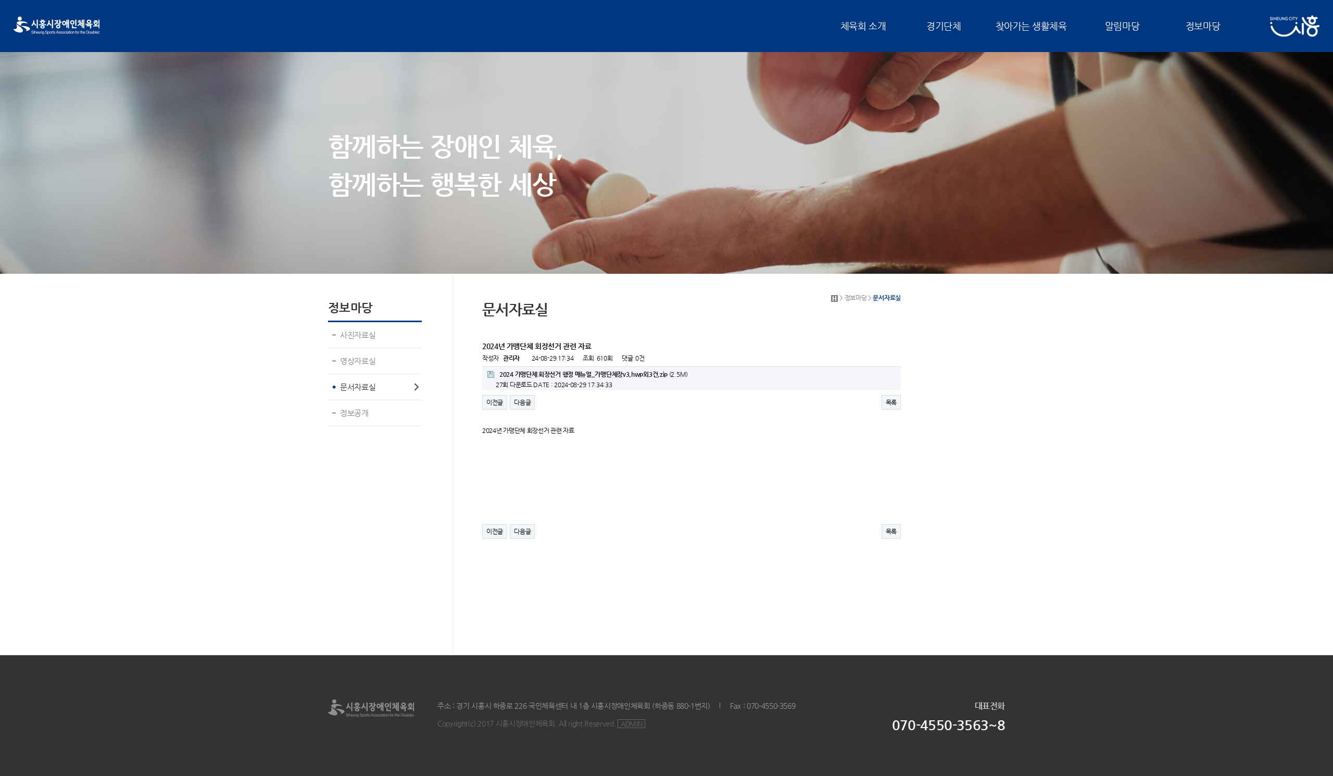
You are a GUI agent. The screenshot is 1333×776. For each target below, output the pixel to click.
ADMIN (631, 724)
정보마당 (1203, 25)
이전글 (494, 402)
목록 (891, 402)
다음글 (522, 402)
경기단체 (943, 25)
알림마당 (1122, 25)
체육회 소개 (863, 25)
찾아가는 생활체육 (1031, 25)
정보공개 (354, 413)
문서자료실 (357, 387)
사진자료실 (357, 335)
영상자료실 (357, 361)
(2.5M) (593, 374)
